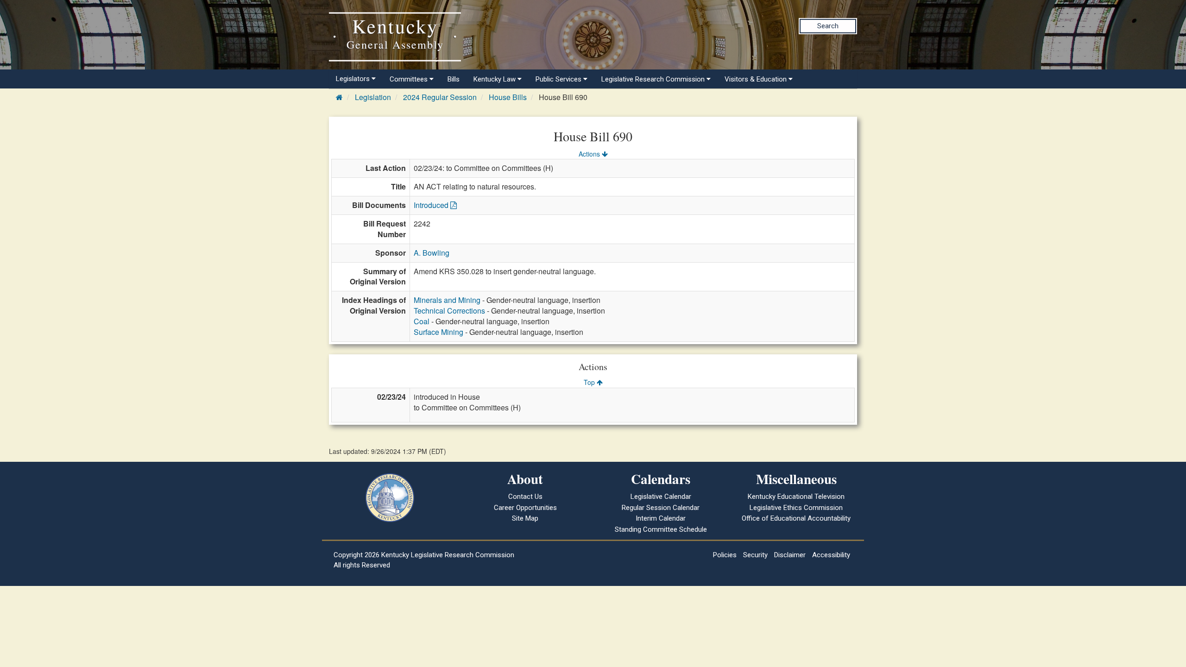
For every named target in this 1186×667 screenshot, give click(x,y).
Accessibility (831, 555)
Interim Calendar (661, 518)
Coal (421, 321)
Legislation (373, 97)
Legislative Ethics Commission (796, 507)
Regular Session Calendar (661, 507)
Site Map (525, 518)
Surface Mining (438, 332)
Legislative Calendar (661, 496)
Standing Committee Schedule (661, 529)
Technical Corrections (449, 310)
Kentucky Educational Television (796, 496)
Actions (590, 153)
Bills (454, 79)
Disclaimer (790, 555)
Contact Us (525, 496)
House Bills (508, 97)
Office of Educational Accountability (796, 518)
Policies (725, 555)
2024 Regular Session (440, 97)
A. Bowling (431, 252)
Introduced (432, 205)
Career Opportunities (525, 507)
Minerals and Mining (447, 300)
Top (590, 382)
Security (755, 555)
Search (828, 26)
